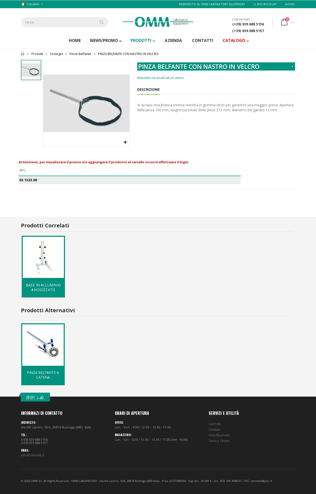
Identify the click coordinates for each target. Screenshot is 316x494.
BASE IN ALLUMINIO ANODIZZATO (43, 287)
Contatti (214, 429)
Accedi (290, 4)
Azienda (215, 423)
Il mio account (265, 4)
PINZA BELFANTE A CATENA (43, 375)
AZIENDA (173, 40)
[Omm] (158, 22)
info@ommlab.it (32, 455)
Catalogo (234, 40)
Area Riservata (219, 435)
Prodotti (141, 40)
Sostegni (56, 54)
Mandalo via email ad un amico (160, 77)
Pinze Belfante (80, 54)
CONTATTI (202, 40)
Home (23, 53)
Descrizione (148, 89)
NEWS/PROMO (104, 40)
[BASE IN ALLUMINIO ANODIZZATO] (43, 257)
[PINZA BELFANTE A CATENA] (43, 345)
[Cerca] (102, 22)
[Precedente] (292, 66)
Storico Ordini (219, 441)
